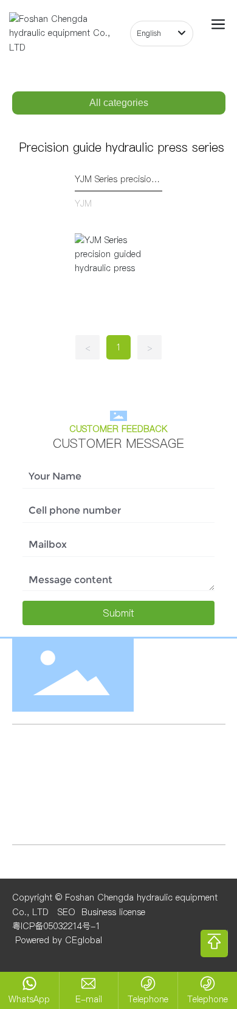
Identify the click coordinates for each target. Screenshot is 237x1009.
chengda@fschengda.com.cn (105, 772)
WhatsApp (29, 999)
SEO (66, 912)
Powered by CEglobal (57, 940)
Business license (113, 912)
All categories (118, 102)
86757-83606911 (69, 813)
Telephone (148, 999)
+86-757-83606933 (163, 798)
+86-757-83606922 (71, 798)
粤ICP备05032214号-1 (56, 926)
